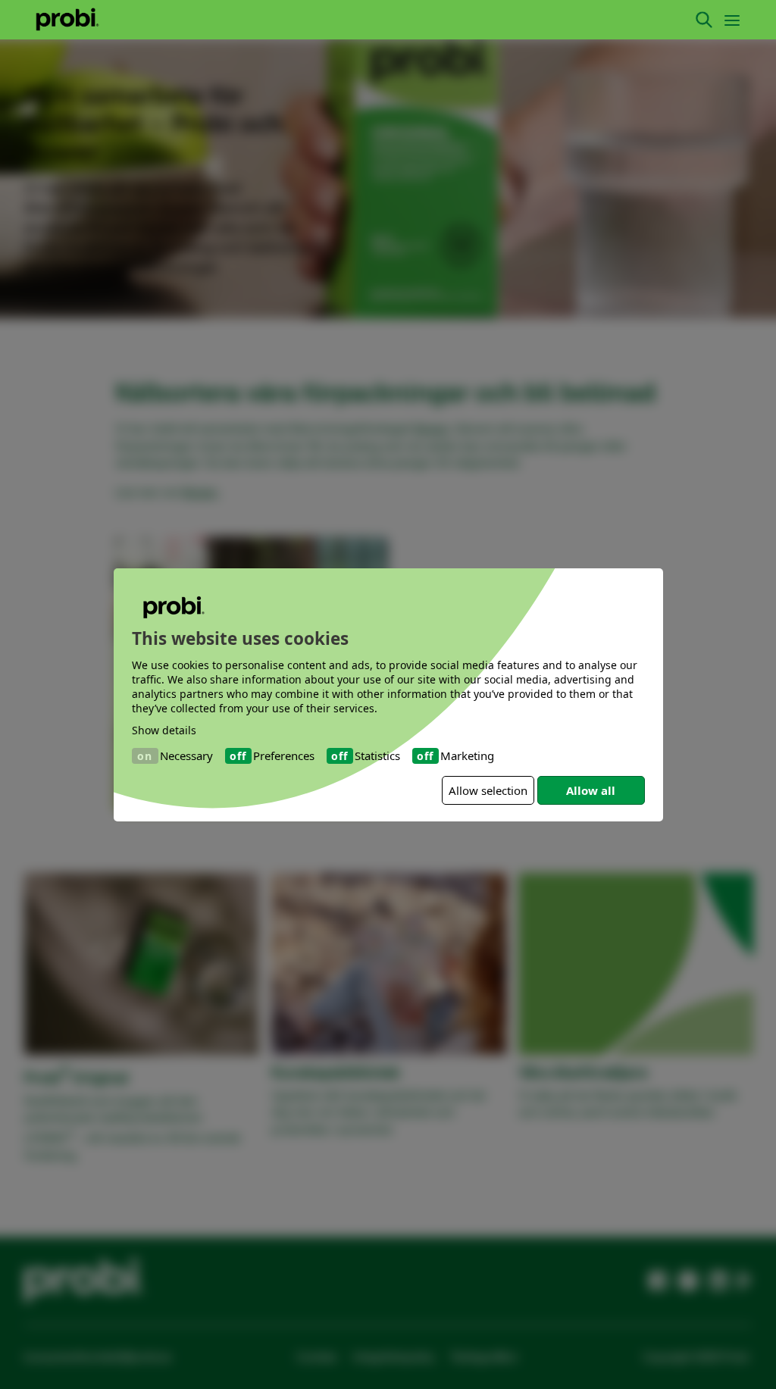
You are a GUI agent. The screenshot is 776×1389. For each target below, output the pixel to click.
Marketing (467, 755)
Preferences (283, 755)
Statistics (377, 755)
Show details (164, 730)
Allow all (590, 790)
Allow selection (488, 790)
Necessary (186, 755)
